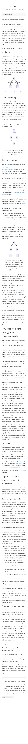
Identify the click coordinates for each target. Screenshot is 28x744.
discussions (23, 470)
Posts (14, 2)
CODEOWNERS (5, 623)
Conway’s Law (18, 644)
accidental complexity (19, 463)
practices (9, 697)
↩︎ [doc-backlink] (16, 693)
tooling (3, 697)
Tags (21, 2)
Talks (11, 2)
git (12, 697)
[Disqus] (14, 719)
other (19, 470)
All (7, 2)
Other (18, 2)
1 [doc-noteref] (11, 194)
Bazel (13, 559)
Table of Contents (8, 14)
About (25, 2)
